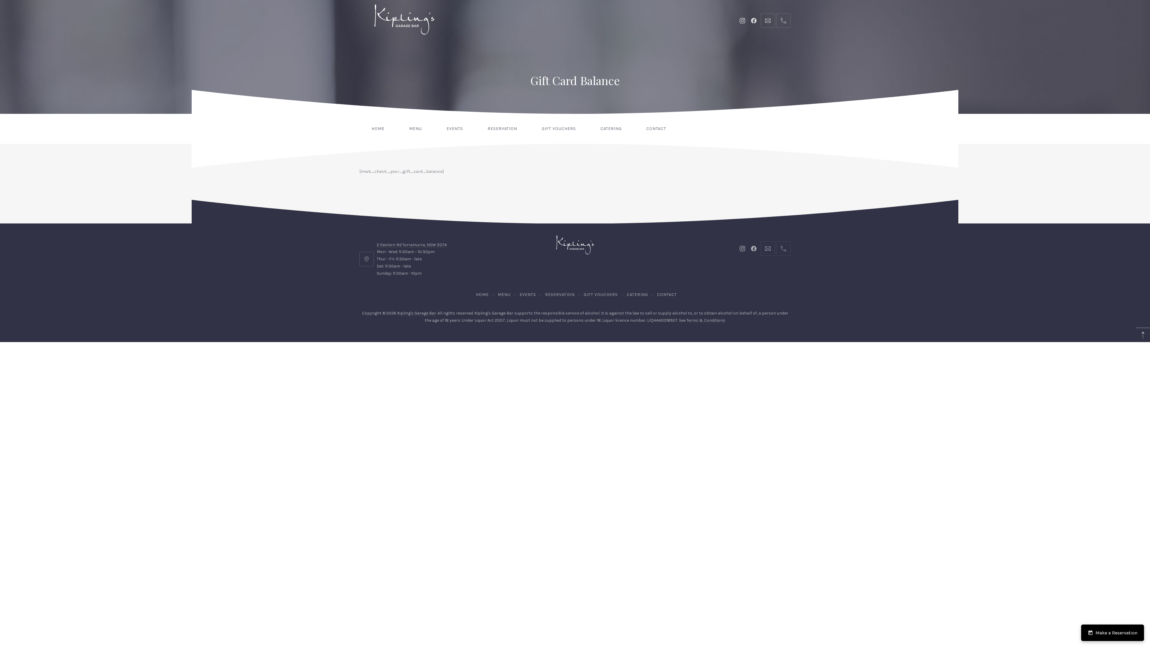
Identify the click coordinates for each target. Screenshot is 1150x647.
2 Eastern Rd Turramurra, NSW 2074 (412, 244)
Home (378, 128)
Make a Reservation (1116, 633)
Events (455, 128)
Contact (656, 128)
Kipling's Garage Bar (416, 313)
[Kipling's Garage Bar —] (404, 19)
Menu (415, 128)
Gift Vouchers (559, 128)
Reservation (502, 128)
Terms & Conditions (705, 320)
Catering (611, 128)
